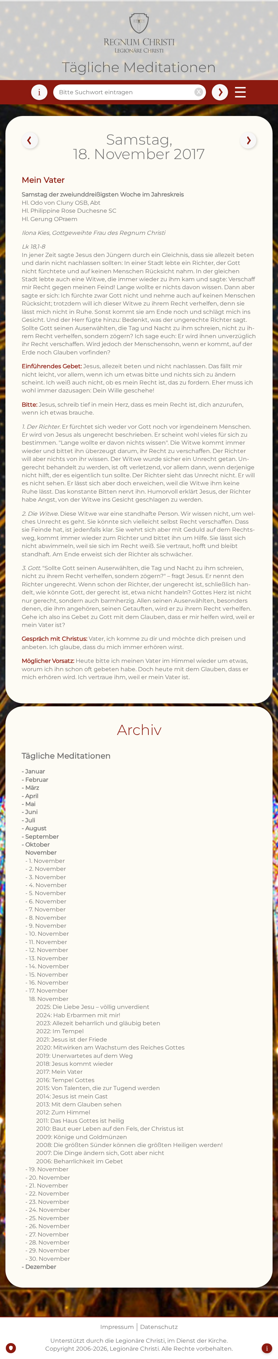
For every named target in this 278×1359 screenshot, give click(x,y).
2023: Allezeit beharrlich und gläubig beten (98, 1023)
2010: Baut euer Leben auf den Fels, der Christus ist (110, 1128)
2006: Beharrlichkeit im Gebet (79, 1161)
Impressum (117, 1326)
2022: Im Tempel (60, 1031)
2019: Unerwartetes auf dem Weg (84, 1055)
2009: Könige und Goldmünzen (81, 1137)
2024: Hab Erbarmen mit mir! (78, 1015)
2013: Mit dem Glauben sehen (79, 1104)
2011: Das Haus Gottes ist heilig (80, 1120)
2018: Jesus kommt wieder (74, 1063)
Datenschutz (159, 1326)
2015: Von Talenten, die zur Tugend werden (98, 1088)
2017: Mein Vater (59, 1071)
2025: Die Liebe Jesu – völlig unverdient (92, 1006)
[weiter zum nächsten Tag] (248, 140)
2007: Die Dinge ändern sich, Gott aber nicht (100, 1153)
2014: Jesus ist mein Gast (72, 1096)
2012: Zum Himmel (63, 1112)
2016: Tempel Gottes (65, 1080)
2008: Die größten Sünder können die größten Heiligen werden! (129, 1145)
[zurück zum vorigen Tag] (30, 140)
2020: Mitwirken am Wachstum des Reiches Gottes (110, 1047)
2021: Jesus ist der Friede (71, 1039)
